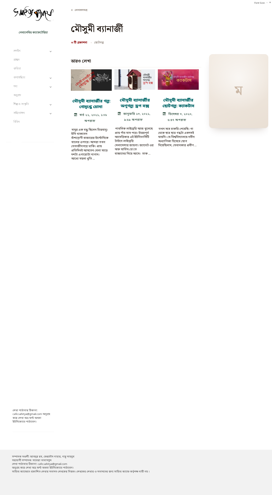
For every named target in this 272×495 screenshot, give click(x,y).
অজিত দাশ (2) (21, 156)
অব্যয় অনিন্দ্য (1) (22, 186)
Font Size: (259, 3)
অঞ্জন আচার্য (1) (22, 161)
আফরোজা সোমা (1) (24, 262)
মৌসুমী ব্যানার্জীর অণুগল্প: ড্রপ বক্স (135, 103)
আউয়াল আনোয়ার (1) (25, 212)
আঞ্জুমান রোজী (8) (23, 227)
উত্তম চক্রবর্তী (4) (22, 353)
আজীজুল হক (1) (22, 222)
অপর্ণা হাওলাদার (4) (24, 176)
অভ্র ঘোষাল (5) (21, 202)
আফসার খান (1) (22, 267)
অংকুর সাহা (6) (21, 151)
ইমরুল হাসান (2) (22, 343)
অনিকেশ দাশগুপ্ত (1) (24, 171)
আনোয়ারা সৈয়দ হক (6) (26, 257)
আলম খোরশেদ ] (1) (24, 308)
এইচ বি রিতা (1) (22, 363)
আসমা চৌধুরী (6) (22, 323)
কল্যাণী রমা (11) (22, 399)
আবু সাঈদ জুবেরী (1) (24, 282)
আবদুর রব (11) (21, 272)
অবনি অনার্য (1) (22, 181)
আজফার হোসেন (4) (24, 217)
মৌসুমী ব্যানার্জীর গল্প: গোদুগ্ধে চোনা (91, 104)
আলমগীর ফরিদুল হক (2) (27, 313)
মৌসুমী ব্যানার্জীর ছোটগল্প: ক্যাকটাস (178, 103)
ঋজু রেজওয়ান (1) (23, 358)
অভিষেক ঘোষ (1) (22, 191)
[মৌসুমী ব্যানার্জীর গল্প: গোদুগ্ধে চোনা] (91, 78)
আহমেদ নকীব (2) (23, 328)
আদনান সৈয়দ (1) (22, 237)
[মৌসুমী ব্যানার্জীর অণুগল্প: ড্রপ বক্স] (134, 78)
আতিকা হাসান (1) (23, 232)
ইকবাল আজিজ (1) (24, 338)
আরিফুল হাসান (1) (23, 293)
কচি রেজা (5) (20, 389)
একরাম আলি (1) (22, 368)
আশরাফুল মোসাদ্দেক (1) (27, 318)
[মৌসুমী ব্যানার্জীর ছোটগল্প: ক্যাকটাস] (178, 78)
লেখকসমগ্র (79, 10)
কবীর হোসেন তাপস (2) (25, 394)
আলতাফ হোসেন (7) (24, 303)
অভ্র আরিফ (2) (21, 196)
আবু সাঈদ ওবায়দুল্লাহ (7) (27, 277)
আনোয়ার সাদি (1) (23, 252)
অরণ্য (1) (18, 207)
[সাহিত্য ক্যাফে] (33, 14)
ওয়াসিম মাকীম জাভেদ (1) (27, 384)
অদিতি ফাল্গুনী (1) (22, 166)
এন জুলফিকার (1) (23, 373)
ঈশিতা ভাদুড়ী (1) (22, 348)
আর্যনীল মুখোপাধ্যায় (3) (26, 298)
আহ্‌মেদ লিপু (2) (22, 333)
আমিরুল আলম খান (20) (27, 287)
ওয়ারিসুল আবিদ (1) (24, 379)
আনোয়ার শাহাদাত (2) (25, 247)
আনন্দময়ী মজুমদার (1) (25, 242)
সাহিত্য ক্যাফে (33, 26)
